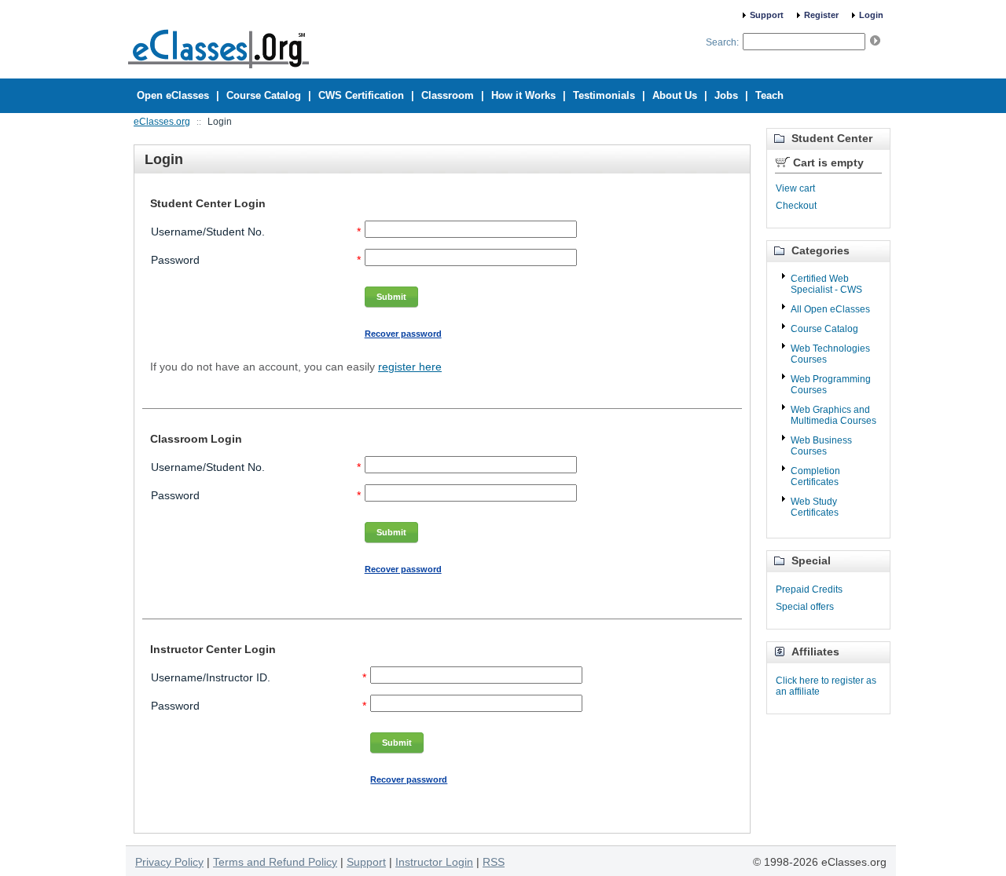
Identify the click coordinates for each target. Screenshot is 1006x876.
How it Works (523, 95)
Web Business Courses (821, 446)
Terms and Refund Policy (275, 862)
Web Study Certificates (815, 507)
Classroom (447, 95)
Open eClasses (173, 95)
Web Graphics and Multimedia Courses (833, 415)
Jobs (726, 95)
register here (410, 366)
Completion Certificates (815, 476)
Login (871, 15)
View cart (795, 188)
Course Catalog (824, 328)
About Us (674, 95)
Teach (769, 95)
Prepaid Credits (809, 589)
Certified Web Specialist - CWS (826, 284)
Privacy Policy (169, 862)
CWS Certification (361, 95)
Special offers (805, 606)
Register (821, 15)
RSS (494, 862)
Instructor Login (434, 862)
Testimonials (604, 95)
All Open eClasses (830, 309)
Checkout (796, 205)
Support (767, 15)
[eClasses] (218, 72)
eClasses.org (162, 121)
